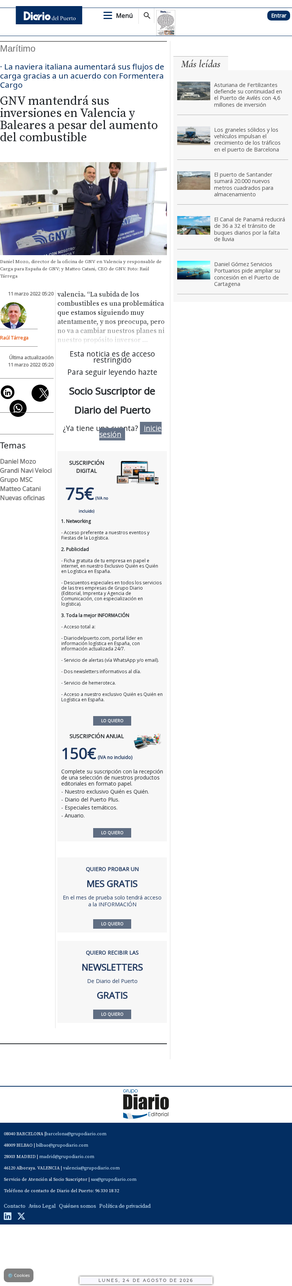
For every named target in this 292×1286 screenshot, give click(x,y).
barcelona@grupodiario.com (76, 1134)
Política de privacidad (125, 1206)
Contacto (14, 1206)
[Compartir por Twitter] (40, 393)
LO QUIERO (112, 832)
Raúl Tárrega (14, 337)
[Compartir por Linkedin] (7, 392)
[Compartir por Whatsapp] (18, 408)
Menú (124, 15)
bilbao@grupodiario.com (62, 1145)
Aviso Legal (42, 1206)
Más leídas (201, 64)
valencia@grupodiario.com (91, 1168)
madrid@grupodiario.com (66, 1157)
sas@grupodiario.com (113, 1179)
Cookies (19, 1275)
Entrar (278, 15)
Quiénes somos (77, 1206)
